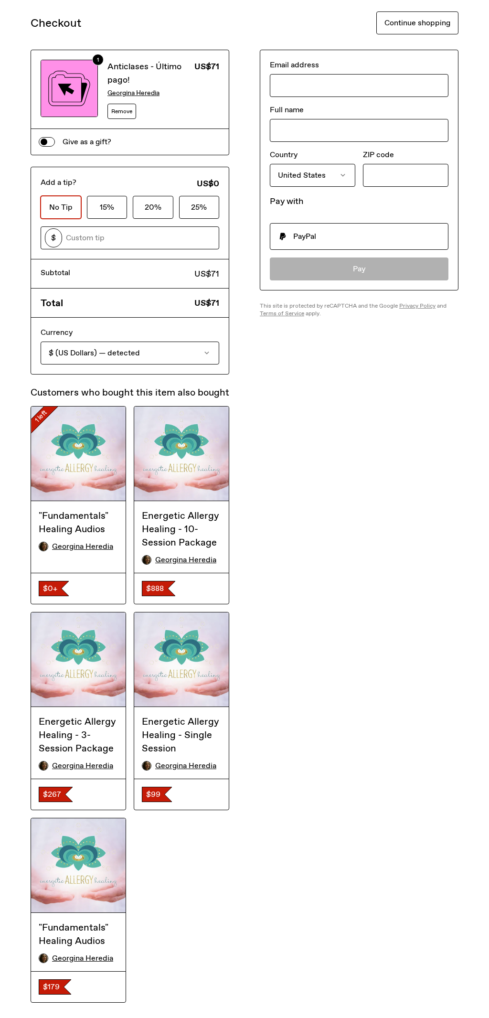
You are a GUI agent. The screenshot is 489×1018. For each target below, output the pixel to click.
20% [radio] (153, 207)
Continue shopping (417, 22)
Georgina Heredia (133, 93)
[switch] (47, 142)
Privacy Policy (417, 305)
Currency (57, 332)
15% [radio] (107, 207)
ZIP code (378, 154)
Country (284, 154)
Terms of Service (282, 313)
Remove (121, 111)
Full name (287, 109)
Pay (359, 268)
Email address (294, 64)
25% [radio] (199, 207)
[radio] (359, 236)
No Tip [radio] (61, 207)
